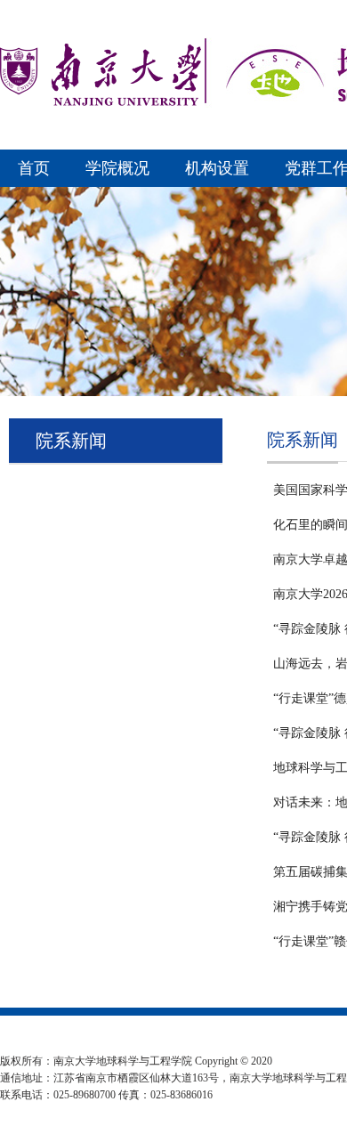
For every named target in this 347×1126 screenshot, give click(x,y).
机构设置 (217, 168)
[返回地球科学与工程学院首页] (100, 102)
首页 (34, 168)
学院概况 (117, 168)
